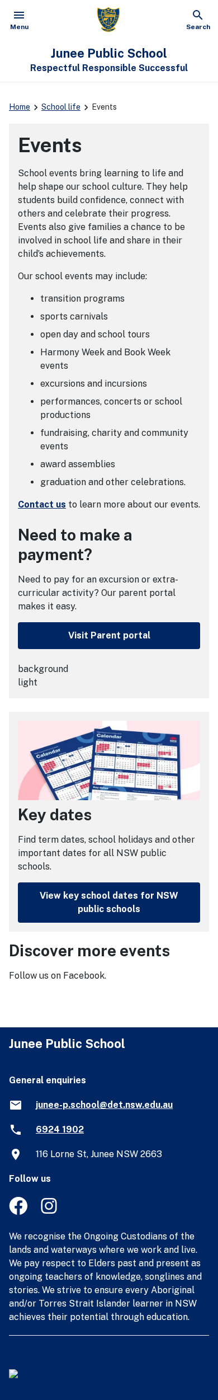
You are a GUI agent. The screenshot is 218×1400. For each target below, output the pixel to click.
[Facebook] (18, 1211)
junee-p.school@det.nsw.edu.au (104, 1105)
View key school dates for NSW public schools (109, 902)
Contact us (42, 504)
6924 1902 (60, 1129)
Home (19, 106)
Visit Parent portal (109, 635)
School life (60, 106)
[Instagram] (50, 1211)
